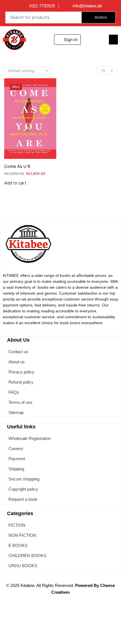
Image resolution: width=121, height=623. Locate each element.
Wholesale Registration (29, 438)
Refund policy (20, 382)
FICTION (16, 525)
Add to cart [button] (15, 183)
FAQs (13, 392)
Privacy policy (21, 372)
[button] (113, 39)
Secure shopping (23, 479)
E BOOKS (18, 545)
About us (16, 361)
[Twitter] (47, 612)
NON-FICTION (22, 535)
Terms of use (20, 402)
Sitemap (16, 412)
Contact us (18, 351)
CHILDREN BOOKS (27, 555)
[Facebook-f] (34, 612)
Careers (15, 448)
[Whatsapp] (60, 612)
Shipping (16, 468)
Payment (16, 458)
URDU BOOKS (22, 565)
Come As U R (17, 166)
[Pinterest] (87, 612)
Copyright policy (23, 489)
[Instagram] (73, 612)
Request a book (22, 499)
